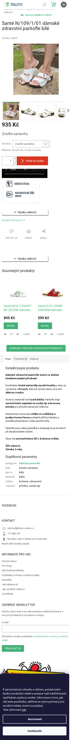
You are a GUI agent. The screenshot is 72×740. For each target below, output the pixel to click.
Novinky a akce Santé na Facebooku (27, 539)
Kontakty (7, 580)
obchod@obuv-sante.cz (20, 528)
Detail (11, 325)
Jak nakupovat (10, 584)
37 (11, 334)
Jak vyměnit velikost (13, 589)
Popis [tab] (8, 359)
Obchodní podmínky (13, 570)
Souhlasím (35, 731)
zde (24, 710)
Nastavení (35, 719)
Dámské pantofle (29, 463)
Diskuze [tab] (34, 359)
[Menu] (63, 4)
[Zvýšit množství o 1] (15, 159)
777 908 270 (13, 533)
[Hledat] (44, 4)
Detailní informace (12, 220)
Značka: (9, 38)
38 (17, 334)
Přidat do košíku (35, 160)
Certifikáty (7, 594)
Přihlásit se (13, 648)
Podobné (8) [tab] (20, 359)
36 (5, 334)
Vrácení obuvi (9, 561)
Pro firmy (7, 566)
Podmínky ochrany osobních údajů (20, 575)
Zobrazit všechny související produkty (36, 348)
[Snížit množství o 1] (15, 163)
